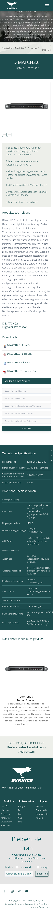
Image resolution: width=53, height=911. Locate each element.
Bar (19, 814)
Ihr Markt (9, 867)
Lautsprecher (7, 821)
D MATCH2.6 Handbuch (19, 353)
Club (20, 817)
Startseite (9, 904)
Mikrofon (5, 806)
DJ (19, 810)
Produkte (9, 801)
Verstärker (5, 817)
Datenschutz (42, 814)
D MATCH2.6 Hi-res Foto (19, 345)
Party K (21, 806)
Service (39, 806)
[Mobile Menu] (47, 6)
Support (44, 801)
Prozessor (5, 814)
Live (20, 821)
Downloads (41, 810)
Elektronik (5, 825)
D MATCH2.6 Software (18, 362)
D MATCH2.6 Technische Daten (23, 371)
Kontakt (39, 817)
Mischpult (5, 810)
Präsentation (26, 801)
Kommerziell (25, 867)
